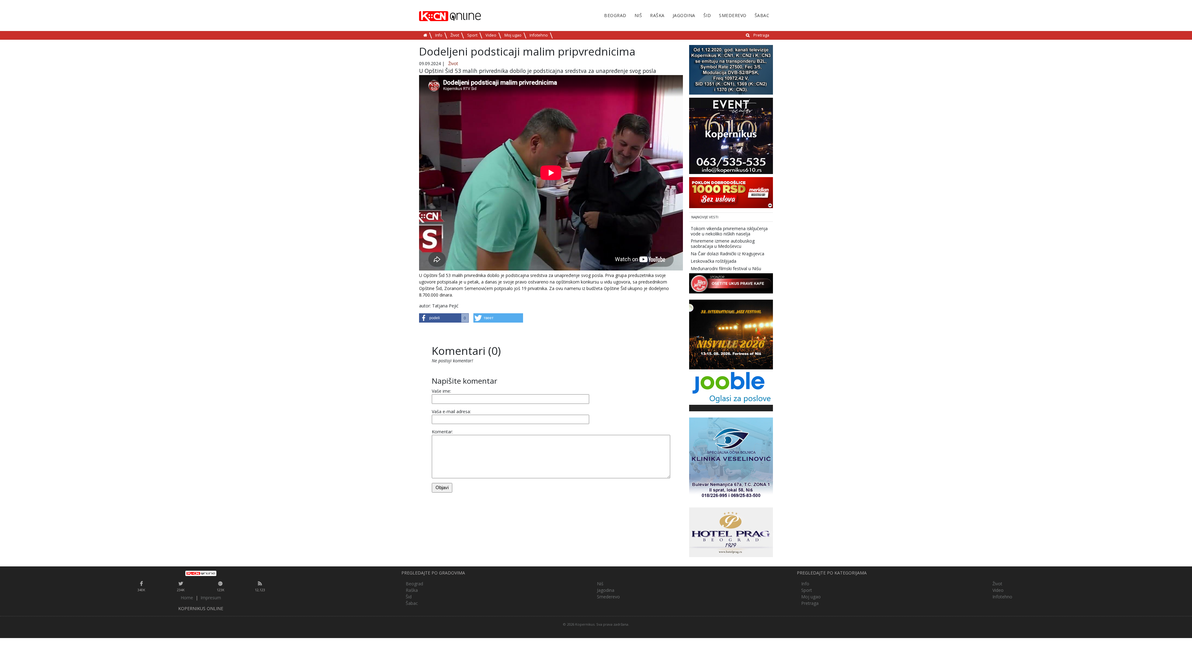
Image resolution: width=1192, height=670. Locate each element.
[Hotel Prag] (731, 532)
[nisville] (731, 334)
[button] (444, 318)
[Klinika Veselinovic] (731, 459)
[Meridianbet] (731, 192)
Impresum (211, 598)
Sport (472, 35)
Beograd (615, 15)
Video (490, 35)
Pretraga (761, 35)
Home (187, 598)
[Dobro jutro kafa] (731, 283)
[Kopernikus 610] (731, 135)
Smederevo (733, 15)
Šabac (762, 15)
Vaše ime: (441, 391)
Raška (657, 15)
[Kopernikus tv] (731, 69)
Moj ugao (513, 35)
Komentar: (442, 432)
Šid (707, 15)
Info (438, 35)
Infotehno (539, 35)
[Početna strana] (200, 573)
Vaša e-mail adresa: (451, 411)
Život (454, 35)
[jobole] (731, 387)
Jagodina (684, 15)
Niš (638, 15)
